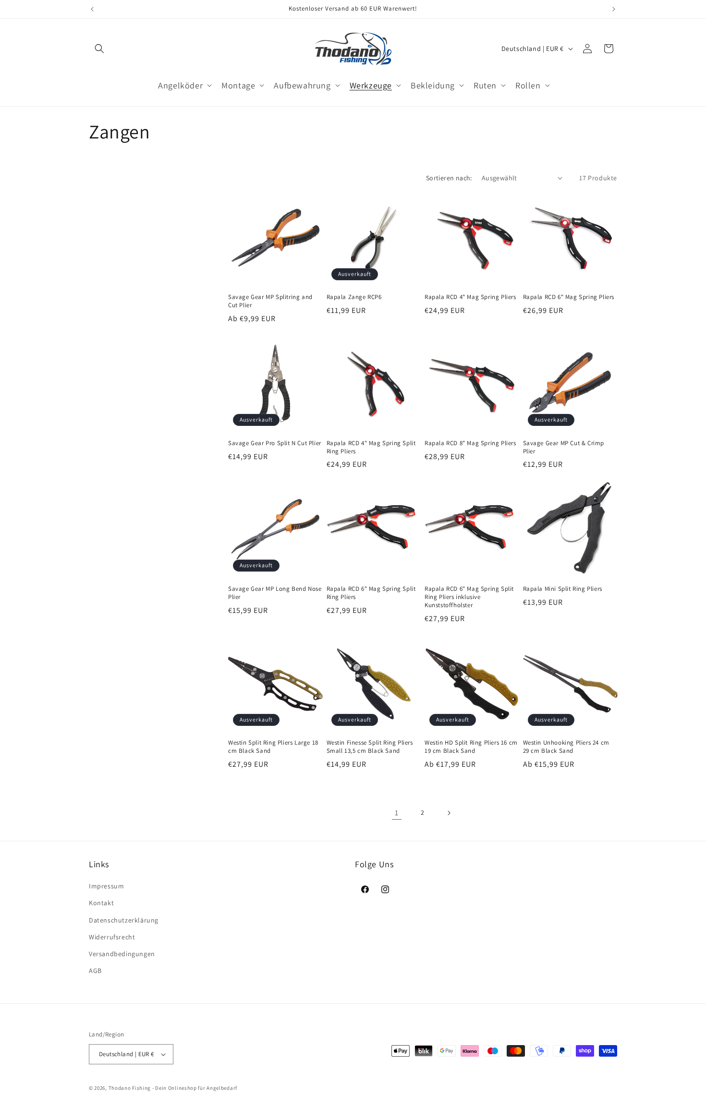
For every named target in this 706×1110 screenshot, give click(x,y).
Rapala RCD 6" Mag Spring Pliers (569, 297)
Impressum (106, 886)
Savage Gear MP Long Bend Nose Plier (274, 593)
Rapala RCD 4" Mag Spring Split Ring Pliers (371, 447)
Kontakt (101, 902)
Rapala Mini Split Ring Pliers (562, 589)
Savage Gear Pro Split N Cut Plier (274, 443)
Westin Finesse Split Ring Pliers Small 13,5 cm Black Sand (370, 747)
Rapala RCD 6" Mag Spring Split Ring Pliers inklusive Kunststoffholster (469, 597)
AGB (95, 970)
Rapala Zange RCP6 (354, 297)
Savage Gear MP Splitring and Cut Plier (270, 301)
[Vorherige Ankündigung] (92, 9)
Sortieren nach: (449, 178)
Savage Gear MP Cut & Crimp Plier (564, 447)
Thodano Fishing (130, 1088)
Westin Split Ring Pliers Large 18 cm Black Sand (273, 747)
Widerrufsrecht (112, 937)
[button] (99, 48)
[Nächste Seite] (448, 812)
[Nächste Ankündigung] (613, 9)
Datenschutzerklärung (123, 920)
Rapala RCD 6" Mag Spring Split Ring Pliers (371, 593)
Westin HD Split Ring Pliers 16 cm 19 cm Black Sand (471, 747)
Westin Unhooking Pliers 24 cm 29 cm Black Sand (566, 747)
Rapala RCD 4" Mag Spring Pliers (470, 297)
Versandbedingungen (122, 953)
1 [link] (397, 813)
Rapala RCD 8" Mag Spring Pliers (470, 443)
